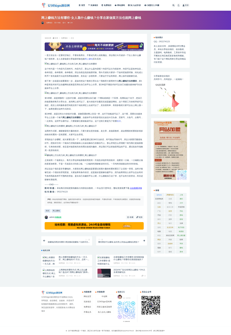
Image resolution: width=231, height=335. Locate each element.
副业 (159, 203)
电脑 (159, 231)
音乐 (170, 252)
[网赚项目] (170, 195)
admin (55, 217)
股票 (159, 243)
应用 (170, 211)
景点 (159, 223)
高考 (181, 252)
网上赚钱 (89, 59)
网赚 (170, 239)
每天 (170, 223)
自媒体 (170, 243)
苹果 (181, 243)
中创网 (104, 296)
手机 (181, 211)
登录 (187, 5)
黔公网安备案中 (159, 331)
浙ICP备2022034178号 (144, 331)
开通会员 (87, 312)
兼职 (181, 199)
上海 (181, 195)
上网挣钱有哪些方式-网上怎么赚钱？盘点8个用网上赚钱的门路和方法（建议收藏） (74, 272)
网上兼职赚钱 (181, 236)
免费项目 (107, 5)
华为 (170, 203)
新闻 (181, 219)
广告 (159, 211)
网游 (159, 239)
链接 (140, 217)
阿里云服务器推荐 (104, 307)
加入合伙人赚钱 (104, 312)
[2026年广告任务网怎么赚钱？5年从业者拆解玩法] (104, 275)
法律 (181, 223)
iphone (159, 195)
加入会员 (135, 5)
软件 (159, 252)
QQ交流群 (160, 85)
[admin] (42, 23)
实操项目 (94, 5)
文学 (170, 219)
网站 (121, 5)
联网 (181, 239)
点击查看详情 (136, 188)
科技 (159, 235)
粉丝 (119, 121)
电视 (170, 231)
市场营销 (181, 207)
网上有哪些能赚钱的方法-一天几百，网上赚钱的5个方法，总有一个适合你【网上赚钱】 (74, 259)
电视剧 (181, 231)
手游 (159, 215)
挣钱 (181, 215)
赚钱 (181, 248)
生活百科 (170, 227)
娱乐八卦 (170, 207)
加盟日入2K (153, 5)
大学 (181, 203)
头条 (159, 207)
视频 (159, 248)
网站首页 (87, 296)
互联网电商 (159, 199)
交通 (170, 199)
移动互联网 (170, 235)
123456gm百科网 (104, 302)
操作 (159, 219)
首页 (83, 5)
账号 (170, 248)
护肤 (170, 215)
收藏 (131, 217)
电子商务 (181, 227)
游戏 (159, 227)
